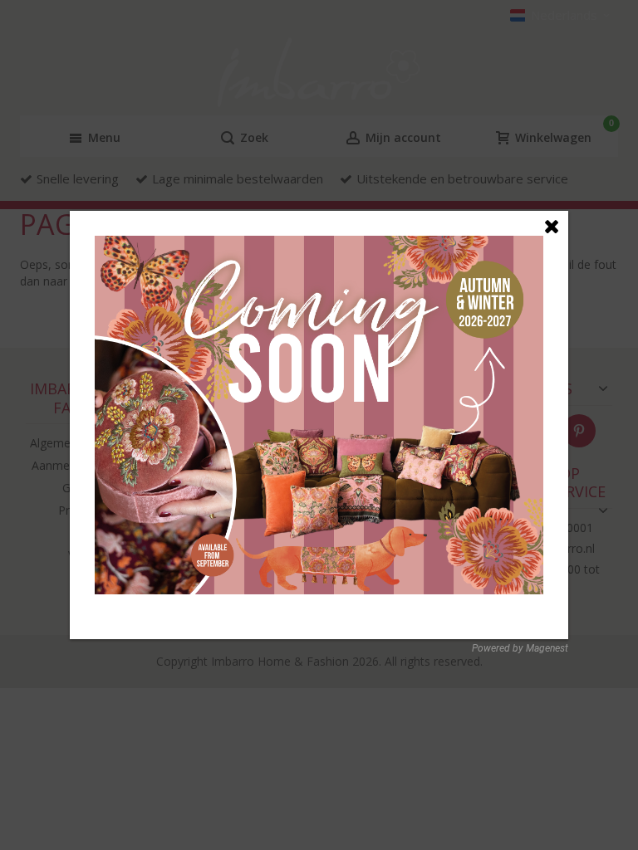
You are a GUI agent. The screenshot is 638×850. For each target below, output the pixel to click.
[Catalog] (319, 244)
